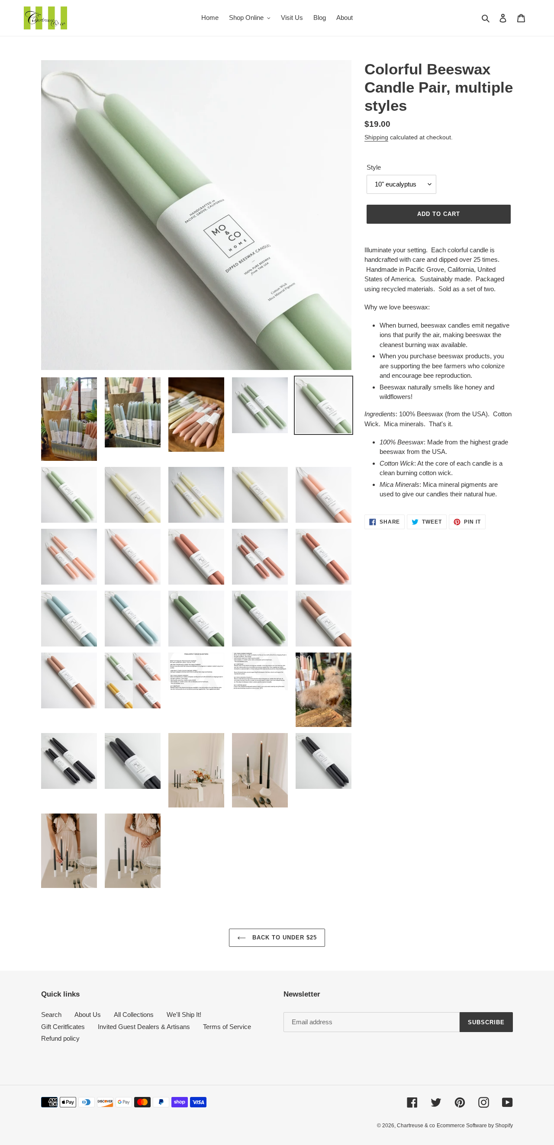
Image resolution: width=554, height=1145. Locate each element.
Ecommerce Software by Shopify (475, 1125)
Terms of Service (227, 1026)
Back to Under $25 (283, 937)
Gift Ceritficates (63, 1026)
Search (51, 1014)
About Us (87, 1014)
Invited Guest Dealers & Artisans (144, 1026)
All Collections (134, 1014)
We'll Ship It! (184, 1014)
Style (374, 167)
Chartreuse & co (416, 1125)
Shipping (376, 137)
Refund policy (60, 1038)
